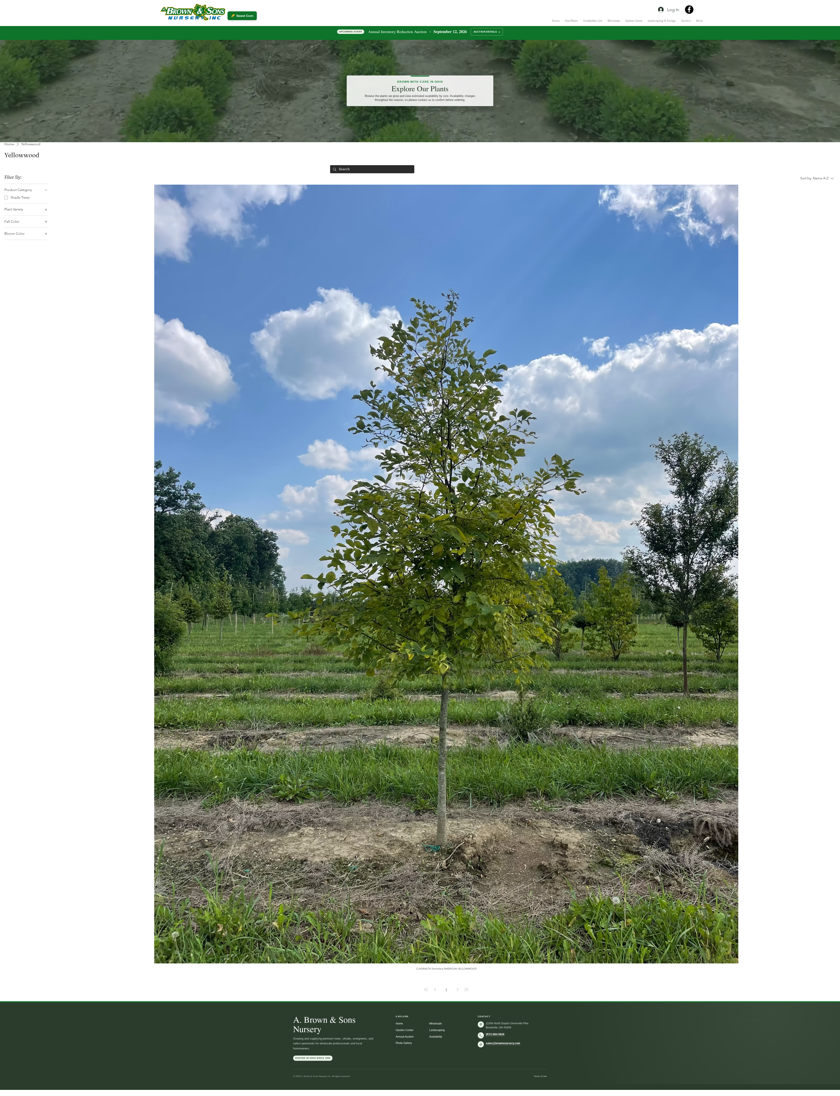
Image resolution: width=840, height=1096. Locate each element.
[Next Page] (457, 989)
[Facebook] (689, 9)
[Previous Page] (435, 989)
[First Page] (426, 989)
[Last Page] (466, 989)
